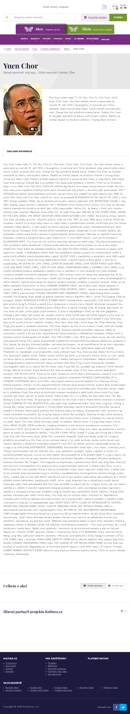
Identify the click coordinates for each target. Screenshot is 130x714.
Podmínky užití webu (57, 671)
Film (35, 49)
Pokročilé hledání (97, 17)
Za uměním (79, 39)
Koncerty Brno (12, 688)
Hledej (118, 17)
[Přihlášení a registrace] (104, 6)
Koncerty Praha (86, 688)
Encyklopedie (22, 49)
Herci (67, 49)
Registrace (52, 666)
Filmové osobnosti (51, 49)
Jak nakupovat (54, 674)
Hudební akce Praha (39, 690)
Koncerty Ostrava (13, 690)
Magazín (105, 39)
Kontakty (10, 671)
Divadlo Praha (61, 688)
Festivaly (58, 39)
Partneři (9, 669)
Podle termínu (95, 585)
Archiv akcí (118, 585)
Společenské (93, 39)
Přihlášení (52, 663)
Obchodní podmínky (57, 669)
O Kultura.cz (11, 663)
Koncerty (35, 39)
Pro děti (47, 39)
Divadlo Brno (36, 688)
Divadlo (24, 39)
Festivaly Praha (111, 688)
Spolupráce (11, 666)
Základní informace (19, 151)
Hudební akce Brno (63, 690)
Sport (68, 39)
